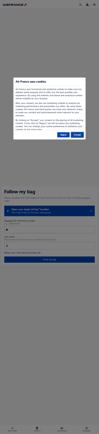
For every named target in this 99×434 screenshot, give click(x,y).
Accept (77, 135)
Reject (63, 135)
